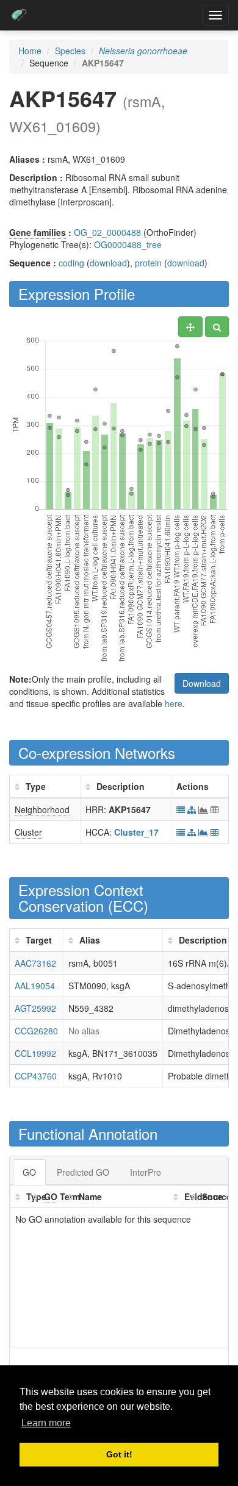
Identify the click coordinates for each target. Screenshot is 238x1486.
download (108, 263)
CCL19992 (35, 1053)
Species (70, 50)
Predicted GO (83, 1172)
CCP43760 (36, 1076)
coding (71, 263)
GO (29, 1172)
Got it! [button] (119, 1454)
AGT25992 (35, 1008)
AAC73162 (35, 963)
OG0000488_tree (128, 244)
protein (148, 263)
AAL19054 (35, 985)
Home (29, 50)
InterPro (145, 1172)
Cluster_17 (136, 832)
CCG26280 (36, 1031)
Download (201, 683)
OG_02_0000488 (107, 232)
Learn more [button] (46, 1423)
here (173, 703)
